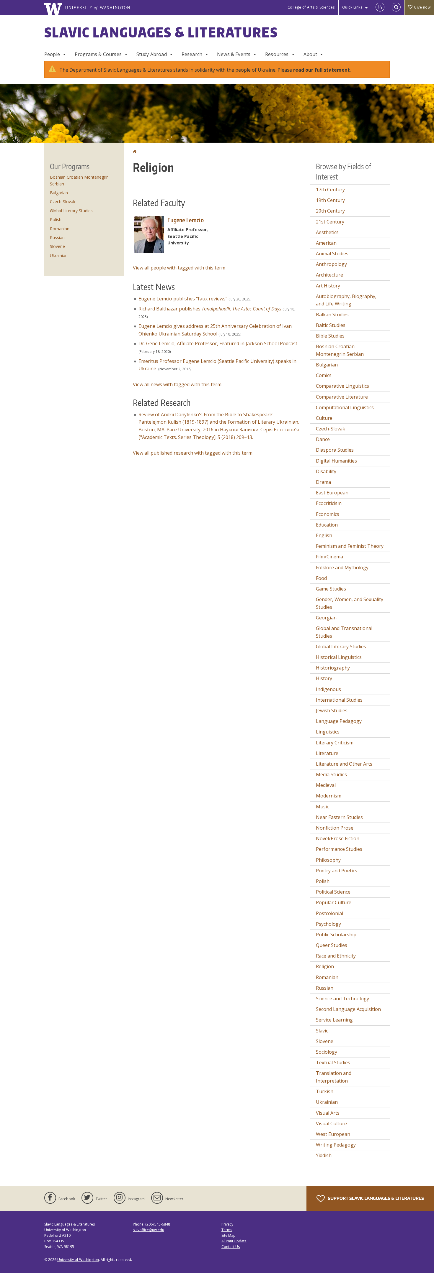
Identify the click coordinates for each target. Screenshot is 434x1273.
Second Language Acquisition (348, 1009)
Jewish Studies (331, 710)
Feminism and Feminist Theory (350, 546)
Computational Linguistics (345, 407)
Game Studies (331, 588)
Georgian (326, 617)
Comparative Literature (342, 397)
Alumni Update (234, 1241)
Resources (276, 54)
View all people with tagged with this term (179, 267)
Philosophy (328, 860)
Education (327, 525)
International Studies (339, 700)
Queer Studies (331, 945)
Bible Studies (330, 336)
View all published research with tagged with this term (192, 453)
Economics (327, 514)
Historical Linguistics (339, 657)
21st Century (330, 221)
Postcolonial (329, 913)
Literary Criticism (334, 742)
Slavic (322, 1030)
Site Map (228, 1235)
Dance (323, 439)
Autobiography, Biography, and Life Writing (346, 300)
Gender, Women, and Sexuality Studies (349, 603)
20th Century (330, 211)
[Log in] (380, 7)
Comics (324, 375)
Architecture (329, 275)
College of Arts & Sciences (311, 7)
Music (322, 806)
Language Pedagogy (339, 721)
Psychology (328, 924)
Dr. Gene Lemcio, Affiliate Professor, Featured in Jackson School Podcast (217, 343)
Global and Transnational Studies (344, 632)
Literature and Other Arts (344, 764)
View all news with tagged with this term (177, 384)
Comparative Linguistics (342, 386)
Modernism (328, 795)
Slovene (57, 246)
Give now (422, 7)
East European (332, 492)
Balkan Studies (332, 314)
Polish (55, 219)
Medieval (326, 785)
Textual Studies (333, 1062)
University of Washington (78, 1259)
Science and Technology (342, 998)
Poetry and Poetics (336, 870)
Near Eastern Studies (339, 817)
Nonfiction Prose (334, 828)
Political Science (333, 892)
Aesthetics (327, 232)
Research (192, 54)
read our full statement (321, 70)
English (324, 535)
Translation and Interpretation (333, 1077)
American (326, 243)
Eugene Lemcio (185, 220)
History (324, 678)
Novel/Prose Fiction (337, 838)
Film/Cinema (329, 556)
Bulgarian (59, 192)
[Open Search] (396, 7)
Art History (328, 285)
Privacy (227, 1224)
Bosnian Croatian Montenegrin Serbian (340, 350)
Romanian (59, 228)
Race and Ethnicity (336, 956)
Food (321, 578)
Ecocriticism (329, 503)
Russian (57, 237)
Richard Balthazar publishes (209, 308)
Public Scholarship (336, 934)
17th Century (330, 189)
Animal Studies (332, 253)
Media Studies (331, 774)
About (310, 54)
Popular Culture (333, 902)
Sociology (326, 1052)
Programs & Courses (98, 54)
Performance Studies (339, 849)
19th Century (330, 200)
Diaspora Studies (335, 450)
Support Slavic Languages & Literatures (375, 1198)
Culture (324, 418)
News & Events (233, 54)
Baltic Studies (330, 325)
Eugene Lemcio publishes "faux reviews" (182, 298)
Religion (325, 966)
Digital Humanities (336, 461)
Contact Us (230, 1246)
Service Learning (334, 1020)
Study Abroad (151, 54)
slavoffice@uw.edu (148, 1229)
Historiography (333, 668)
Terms (226, 1229)
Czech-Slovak (62, 201)
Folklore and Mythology (342, 567)
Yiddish (324, 1155)
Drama (323, 482)
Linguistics (328, 731)
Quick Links (352, 7)
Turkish (324, 1091)
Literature (327, 753)
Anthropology (331, 264)
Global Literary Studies (71, 210)
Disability (326, 471)
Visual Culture (331, 1123)
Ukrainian (59, 255)
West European (333, 1134)
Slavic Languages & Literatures (161, 32)
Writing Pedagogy (336, 1145)
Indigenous (328, 689)
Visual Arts (328, 1113)
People (52, 54)
